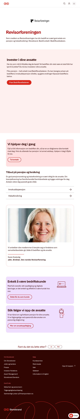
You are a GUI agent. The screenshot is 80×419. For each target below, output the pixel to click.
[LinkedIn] (74, 358)
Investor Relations (10, 371)
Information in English (41, 374)
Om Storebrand (9, 361)
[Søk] (64, 3)
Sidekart (36, 371)
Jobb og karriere (10, 364)
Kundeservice (38, 361)
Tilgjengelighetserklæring (13, 390)
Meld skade (37, 364)
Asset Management (11, 374)
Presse (6, 367)
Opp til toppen (67, 366)
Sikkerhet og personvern (13, 387)
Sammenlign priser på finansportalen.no (18, 394)
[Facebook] (69, 358)
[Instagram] (63, 358)
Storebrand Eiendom (11, 377)
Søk (34, 367)
